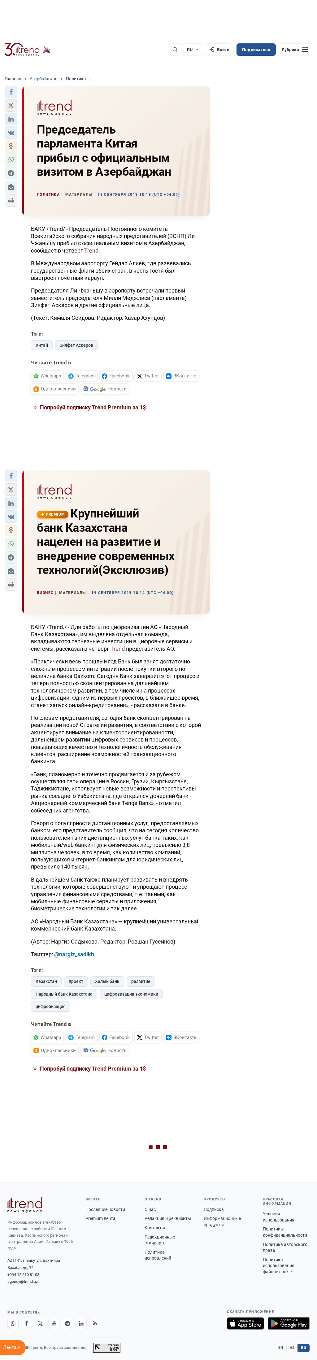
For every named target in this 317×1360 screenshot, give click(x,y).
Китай (42, 345)
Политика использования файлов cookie (278, 1265)
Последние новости (105, 1209)
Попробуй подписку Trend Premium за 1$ (92, 407)
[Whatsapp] (13, 1323)
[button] (11, 92)
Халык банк (107, 981)
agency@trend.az (22, 1281)
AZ (292, 1347)
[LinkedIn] (81, 1323)
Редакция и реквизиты (168, 1218)
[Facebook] (26, 1323)
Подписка (214, 1209)
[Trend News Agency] (24, 1205)
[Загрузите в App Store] (245, 1323)
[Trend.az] (27, 49)
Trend (91, 250)
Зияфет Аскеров (76, 345)
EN (280, 1347)
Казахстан (46, 981)
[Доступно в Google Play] (289, 1323)
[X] (40, 1323)
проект (76, 981)
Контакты (155, 1227)
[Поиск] (175, 49)
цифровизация (51, 1006)
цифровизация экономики (131, 994)
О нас (150, 1209)
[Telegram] (67, 1323)
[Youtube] (53, 1323)
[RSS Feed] (94, 1323)
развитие (140, 981)
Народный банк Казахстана (64, 994)
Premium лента (100, 1218)
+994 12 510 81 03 (23, 1274)
